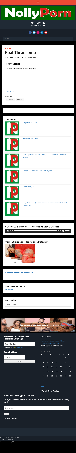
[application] (38, 231)
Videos (8, 48)
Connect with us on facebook (19, 272)
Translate (19, 347)
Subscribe (6, 414)
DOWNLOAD (9, 91)
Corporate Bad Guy (30, 123)
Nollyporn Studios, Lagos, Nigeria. (53, 341)
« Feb (43, 386)
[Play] (8, 231)
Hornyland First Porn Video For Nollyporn (37, 171)
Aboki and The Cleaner (31, 139)
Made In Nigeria (28, 187)
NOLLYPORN (38, 23)
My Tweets (9, 290)
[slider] (35, 230)
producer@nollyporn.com (50, 343)
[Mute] (63, 231)
